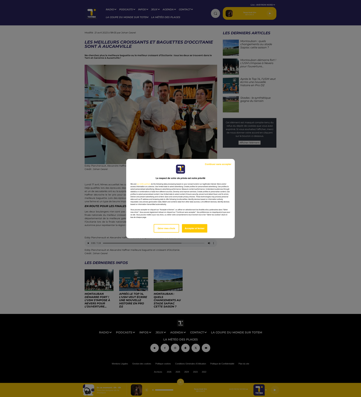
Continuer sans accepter (218, 164)
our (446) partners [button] (144, 184)
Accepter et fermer (194, 228)
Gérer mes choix (166, 228)
